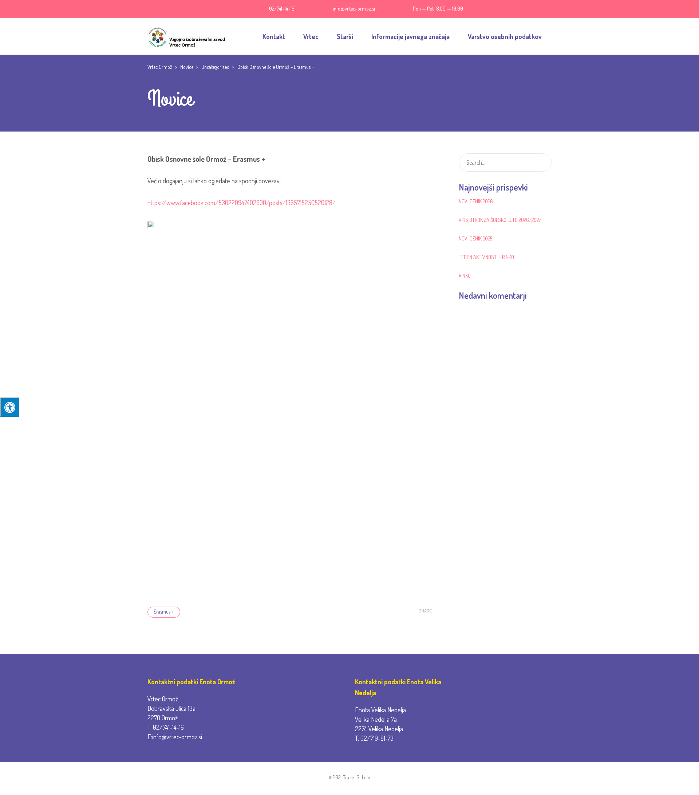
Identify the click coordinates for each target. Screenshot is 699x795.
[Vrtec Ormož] (186, 36)
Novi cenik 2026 (476, 201)
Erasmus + (164, 611)
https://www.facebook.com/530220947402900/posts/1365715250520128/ (241, 203)
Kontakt (273, 36)
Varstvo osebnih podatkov (505, 36)
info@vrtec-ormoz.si (354, 8)
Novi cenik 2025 (475, 238)
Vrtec (311, 36)
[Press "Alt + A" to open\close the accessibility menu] (9, 407)
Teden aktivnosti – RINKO (486, 257)
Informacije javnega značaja (410, 36)
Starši (345, 36)
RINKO (465, 276)
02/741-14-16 (282, 8)
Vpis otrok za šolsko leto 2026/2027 (500, 220)
